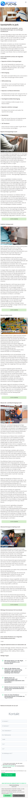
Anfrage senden (8, 775)
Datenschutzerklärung (14, 785)
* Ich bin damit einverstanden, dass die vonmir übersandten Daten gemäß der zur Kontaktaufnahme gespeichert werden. (13, 765)
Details (11, 793)
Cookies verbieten (18, 795)
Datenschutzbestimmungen (9, 766)
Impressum (14, 786)
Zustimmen (7, 795)
